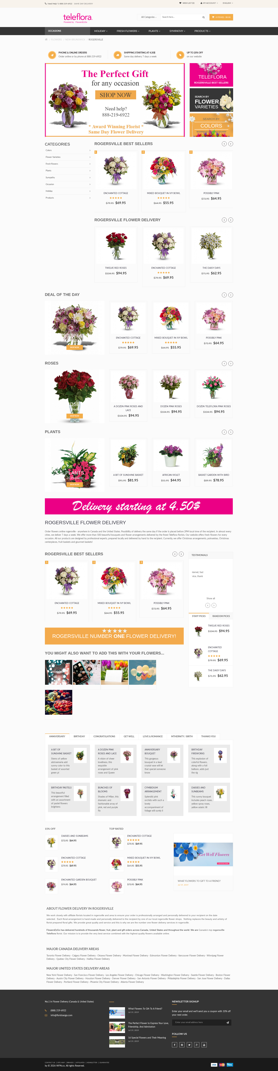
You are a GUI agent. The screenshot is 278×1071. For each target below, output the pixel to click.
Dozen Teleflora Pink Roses (214, 406)
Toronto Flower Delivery (58, 956)
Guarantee (104, 1062)
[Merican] (230, 1065)
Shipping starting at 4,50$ (139, 53)
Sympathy (50, 178)
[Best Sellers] (74, 328)
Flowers (56, 40)
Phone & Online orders (73, 53)
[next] (230, 143)
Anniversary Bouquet (152, 752)
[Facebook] (174, 1044)
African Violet (171, 475)
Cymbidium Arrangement (153, 790)
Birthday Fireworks (197, 752)
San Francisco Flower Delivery (89, 975)
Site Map (61, 1062)
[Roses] (74, 396)
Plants (48, 171)
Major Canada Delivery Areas (72, 949)
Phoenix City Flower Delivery (104, 982)
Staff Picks (199, 616)
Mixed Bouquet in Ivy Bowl (163, 193)
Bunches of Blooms (105, 790)
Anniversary (57, 736)
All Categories (148, 17)
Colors (49, 150)
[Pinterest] (182, 1044)
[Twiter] (189, 1044)
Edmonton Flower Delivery (163, 956)
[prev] (224, 143)
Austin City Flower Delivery (69, 978)
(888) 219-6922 (58, 1010)
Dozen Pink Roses (171, 406)
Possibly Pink (211, 193)
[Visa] (214, 1065)
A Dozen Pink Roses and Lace (128, 408)
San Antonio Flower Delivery (151, 978)
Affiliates (80, 1062)
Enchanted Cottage (116, 193)
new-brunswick (75, 40)
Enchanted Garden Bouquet (79, 880)
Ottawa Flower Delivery (109, 956)
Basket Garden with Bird (213, 475)
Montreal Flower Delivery (135, 956)
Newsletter (92, 1062)
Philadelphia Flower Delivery (181, 978)
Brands (70, 1062)
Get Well (129, 736)
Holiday (49, 191)
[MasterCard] (222, 1065)
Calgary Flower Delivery (84, 956)
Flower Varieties (53, 157)
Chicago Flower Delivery (147, 975)
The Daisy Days (211, 268)
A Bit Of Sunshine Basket (128, 475)
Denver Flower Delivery (123, 978)
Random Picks (221, 616)
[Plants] (74, 465)
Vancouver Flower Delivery (191, 956)
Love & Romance (153, 736)
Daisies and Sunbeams (198, 790)
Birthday (79, 736)
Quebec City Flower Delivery (70, 959)
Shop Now (74, 347)
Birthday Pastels (61, 788)
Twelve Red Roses (116, 268)
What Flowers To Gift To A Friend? (199, 881)
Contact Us (50, 1062)
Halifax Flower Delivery (98, 959)
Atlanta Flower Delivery (132, 982)
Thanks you (208, 736)
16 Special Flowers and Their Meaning (147, 1038)
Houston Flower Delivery (97, 978)
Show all (211, 598)
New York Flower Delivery (59, 975)
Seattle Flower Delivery (202, 975)
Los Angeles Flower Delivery (119, 975)
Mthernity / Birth (182, 736)
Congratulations (104, 736)
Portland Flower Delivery (76, 982)
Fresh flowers (52, 164)
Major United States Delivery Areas (78, 968)
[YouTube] (204, 1044)
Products (50, 198)
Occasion (50, 184)
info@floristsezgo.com (61, 1015)
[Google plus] (196, 1044)
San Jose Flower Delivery (209, 978)
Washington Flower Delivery (175, 975)
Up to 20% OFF (195, 53)
